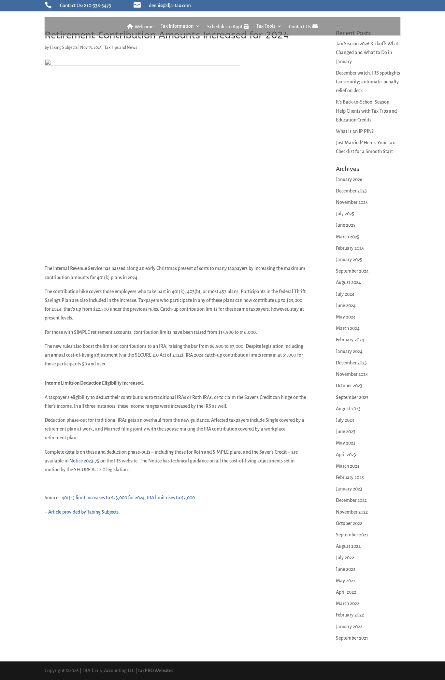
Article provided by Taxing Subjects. (84, 512)
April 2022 (346, 592)
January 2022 (349, 626)
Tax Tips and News (120, 47)
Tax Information (177, 26)
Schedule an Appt (225, 26)
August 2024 (348, 282)
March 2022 (347, 603)
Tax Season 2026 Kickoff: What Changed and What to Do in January (367, 52)
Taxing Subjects (64, 47)
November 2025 (352, 202)
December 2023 (351, 362)
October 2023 (349, 385)
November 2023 (352, 374)
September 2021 (352, 638)
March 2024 (348, 328)
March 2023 (347, 466)
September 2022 (352, 534)
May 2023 (345, 443)
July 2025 (345, 213)
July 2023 (345, 420)
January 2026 (349, 179)
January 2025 (349, 259)
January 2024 (349, 351)
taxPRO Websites (155, 670)
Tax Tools (265, 26)
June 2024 (346, 305)
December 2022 (351, 500)
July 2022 (345, 557)
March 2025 (347, 236)
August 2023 (348, 408)
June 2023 (345, 431)
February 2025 (350, 248)
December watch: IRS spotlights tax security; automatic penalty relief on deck (368, 81)
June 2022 (345, 569)
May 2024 (346, 316)
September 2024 (352, 271)
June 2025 (345, 225)
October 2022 (349, 523)
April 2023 (346, 454)
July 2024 (345, 294)
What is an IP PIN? (354, 131)
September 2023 (352, 397)
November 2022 (352, 512)
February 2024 (350, 339)
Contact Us (300, 26)
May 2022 (345, 580)
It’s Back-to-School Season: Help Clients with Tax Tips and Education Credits (366, 110)
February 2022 (350, 614)
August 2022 (348, 546)
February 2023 (350, 477)
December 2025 (351, 190)
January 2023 (349, 488)
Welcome (143, 26)
